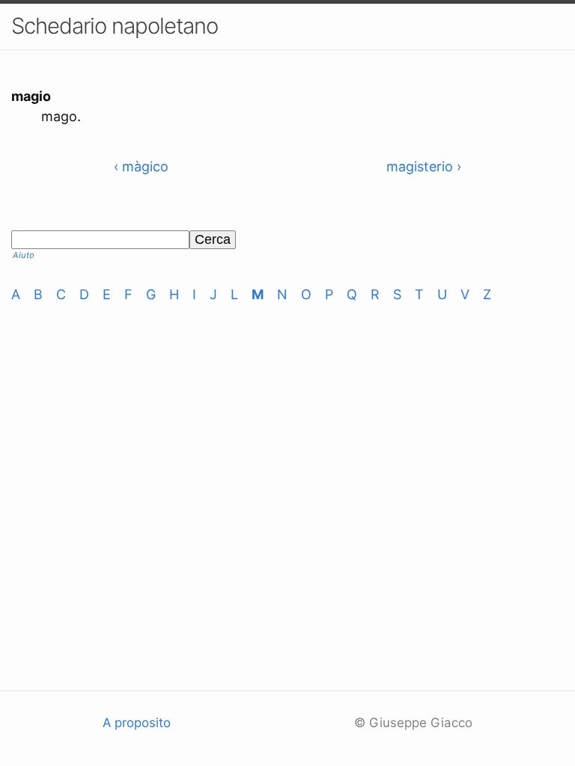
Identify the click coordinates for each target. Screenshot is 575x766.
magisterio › (423, 166)
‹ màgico (141, 166)
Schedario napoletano (114, 26)
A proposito (137, 722)
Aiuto (23, 255)
